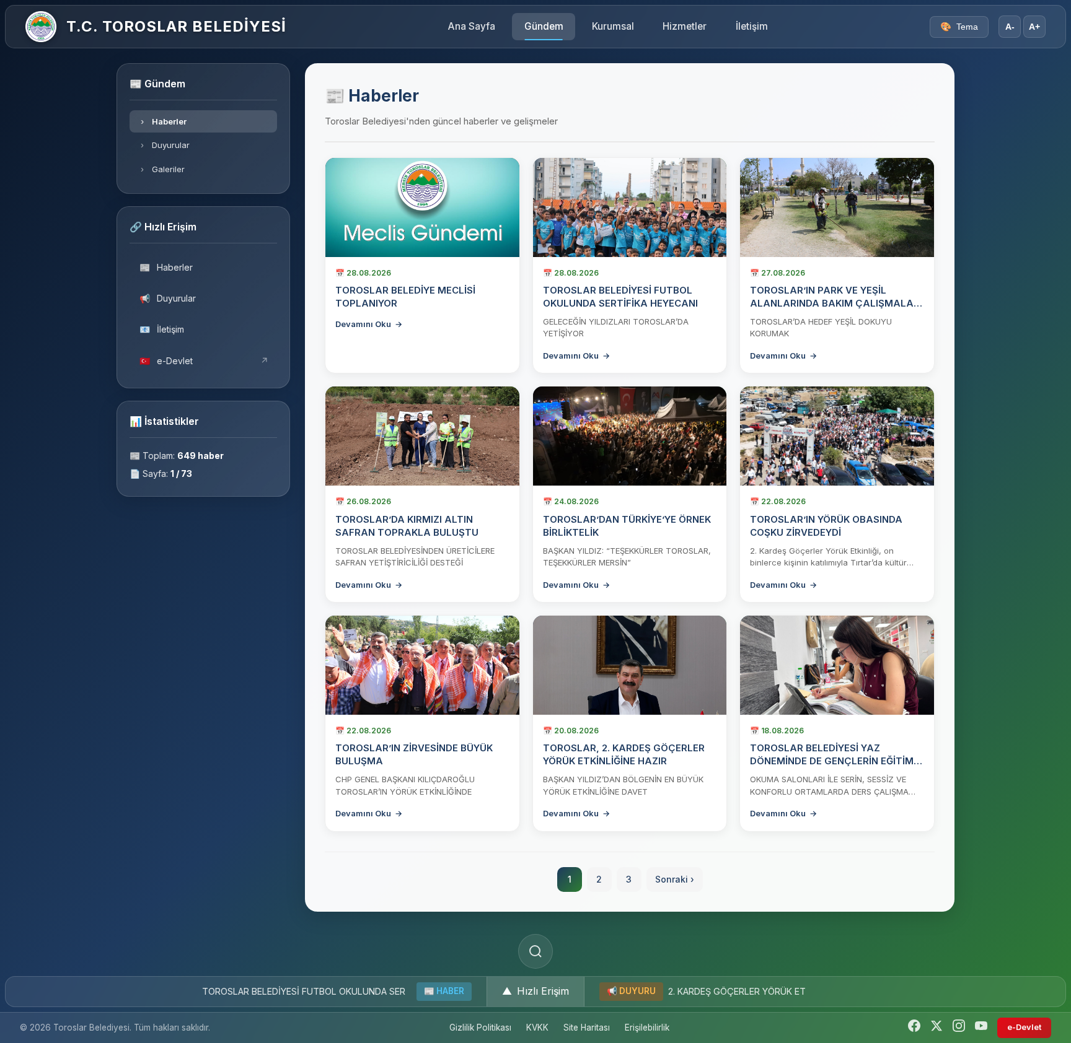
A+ (1034, 27)
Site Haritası (586, 1027)
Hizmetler (685, 26)
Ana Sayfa (471, 26)
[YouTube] (981, 1027)
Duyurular (165, 145)
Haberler (164, 121)
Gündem (543, 26)
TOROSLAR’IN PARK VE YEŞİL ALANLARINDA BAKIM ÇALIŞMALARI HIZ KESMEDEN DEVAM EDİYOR (836, 303)
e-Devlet (204, 361)
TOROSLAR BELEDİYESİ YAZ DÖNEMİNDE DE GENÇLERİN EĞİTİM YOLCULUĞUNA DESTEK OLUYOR (832, 761)
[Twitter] (936, 1027)
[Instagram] (959, 1027)
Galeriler (163, 169)
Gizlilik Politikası (480, 1027)
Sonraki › (674, 879)
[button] (535, 991)
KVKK (537, 1027)
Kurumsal (613, 26)
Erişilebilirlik (647, 1027)
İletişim (752, 26)
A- (1010, 27)
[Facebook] (914, 1027)
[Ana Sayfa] (40, 26)
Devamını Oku (368, 324)
